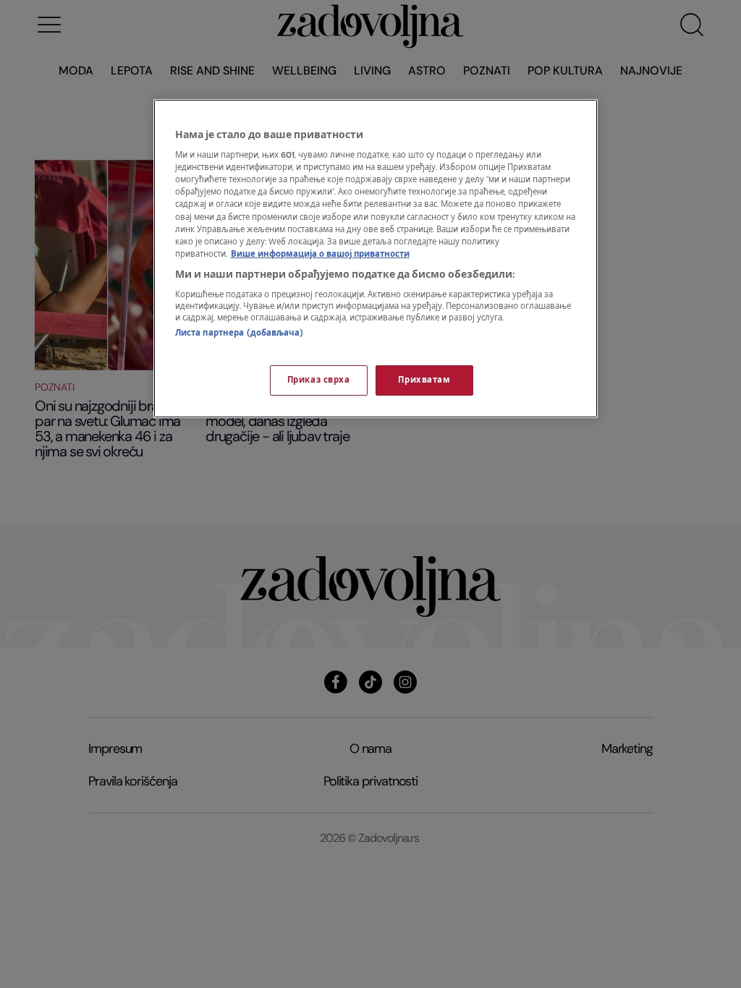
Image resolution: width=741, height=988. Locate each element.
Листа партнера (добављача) (239, 333)
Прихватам (424, 380)
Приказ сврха (318, 380)
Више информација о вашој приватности (320, 254)
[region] (375, 258)
